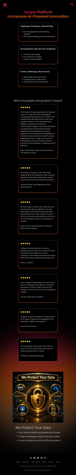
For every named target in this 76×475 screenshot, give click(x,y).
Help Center (35, 462)
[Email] (45, 458)
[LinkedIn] (31, 458)
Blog (44, 462)
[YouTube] (34, 458)
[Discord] (41, 458)
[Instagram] (38, 458)
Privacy (50, 462)
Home (18, 462)
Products (26, 462)
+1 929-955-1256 (50, 466)
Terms (58, 462)
